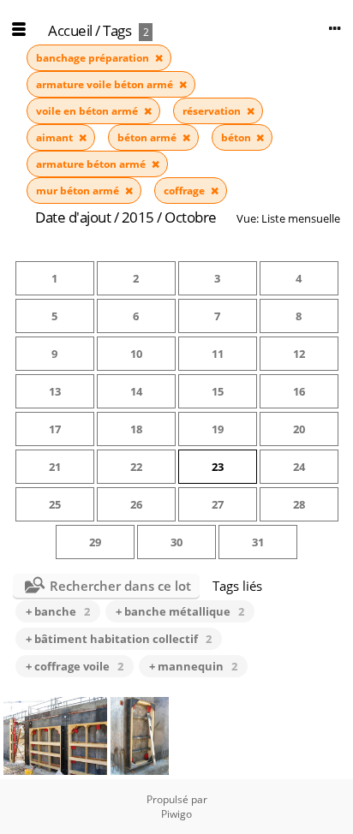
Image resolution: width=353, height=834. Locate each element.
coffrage (185, 190)
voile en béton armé (88, 111)
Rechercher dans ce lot (120, 585)
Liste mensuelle (300, 218)
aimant (55, 137)
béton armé (148, 137)
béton (237, 137)
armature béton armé (92, 164)
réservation (212, 111)
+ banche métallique (180, 611)
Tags (117, 30)
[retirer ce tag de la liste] (159, 58)
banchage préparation (94, 58)
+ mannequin (193, 666)
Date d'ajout (73, 217)
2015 (138, 217)
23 (218, 466)
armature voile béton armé (106, 84)
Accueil (70, 30)
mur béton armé (79, 190)
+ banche (58, 611)
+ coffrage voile (74, 666)
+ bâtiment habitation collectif (119, 638)
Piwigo (176, 814)
